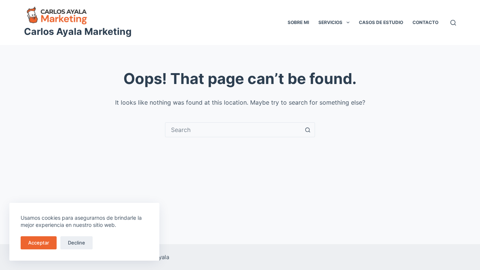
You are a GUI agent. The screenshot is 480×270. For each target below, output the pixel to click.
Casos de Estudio (381, 22)
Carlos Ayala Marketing (78, 31)
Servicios (330, 22)
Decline (76, 243)
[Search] (453, 23)
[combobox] (232, 129)
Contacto (425, 22)
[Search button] (307, 130)
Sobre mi (298, 22)
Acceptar (38, 243)
